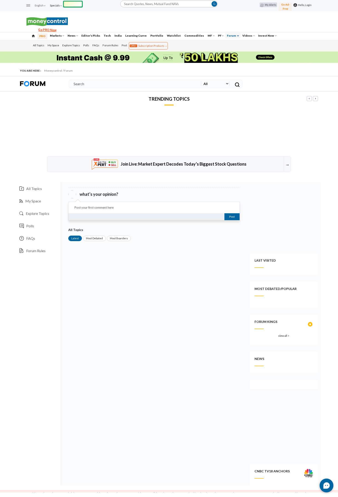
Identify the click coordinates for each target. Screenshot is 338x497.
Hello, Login (304, 4)
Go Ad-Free (285, 6)
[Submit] (214, 4)
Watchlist (174, 35)
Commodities (194, 35)
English (39, 5)
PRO (42, 36)
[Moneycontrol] (47, 21)
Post (124, 45)
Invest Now (266, 35)
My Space (53, 45)
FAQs (95, 45)
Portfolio (156, 35)
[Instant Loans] (73, 3)
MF (210, 35)
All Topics (38, 45)
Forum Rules (110, 45)
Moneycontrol (53, 70)
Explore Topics (71, 45)
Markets (56, 35)
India (118, 35)
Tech (107, 35)
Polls (86, 45)
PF (219, 35)
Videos (247, 35)
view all (284, 335)
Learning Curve (136, 35)
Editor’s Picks (90, 35)
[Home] (33, 35)
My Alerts (270, 4)
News (72, 35)
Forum (232, 35)
